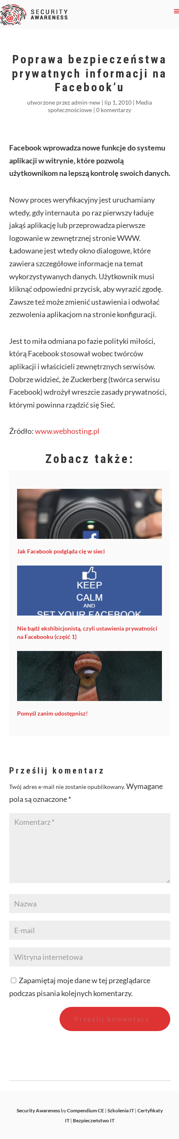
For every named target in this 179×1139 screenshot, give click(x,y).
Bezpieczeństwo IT (93, 1120)
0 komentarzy (113, 109)
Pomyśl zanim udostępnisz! (52, 713)
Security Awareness (38, 1110)
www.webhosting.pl (67, 431)
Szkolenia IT (120, 1110)
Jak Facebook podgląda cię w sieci (61, 551)
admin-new (85, 102)
